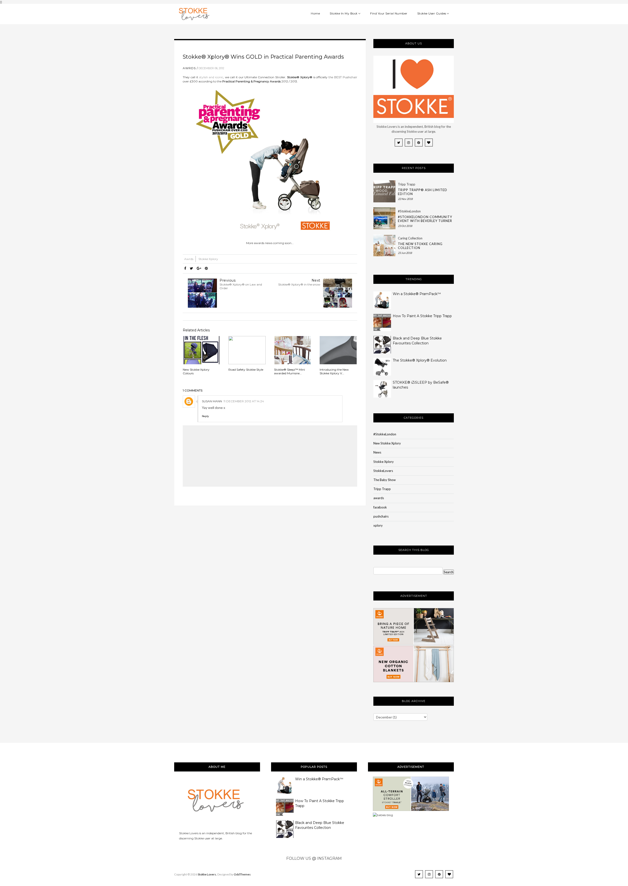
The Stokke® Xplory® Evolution (420, 360)
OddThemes (242, 874)
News (377, 452)
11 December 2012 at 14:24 (243, 401)
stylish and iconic (211, 77)
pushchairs (381, 516)
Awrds (189, 68)
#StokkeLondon (409, 211)
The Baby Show (384, 480)
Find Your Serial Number (388, 13)
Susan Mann (212, 401)
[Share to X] (191, 268)
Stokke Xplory (208, 259)
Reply (205, 416)
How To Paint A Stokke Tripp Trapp (422, 316)
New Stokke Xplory (387, 443)
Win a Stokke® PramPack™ (417, 294)
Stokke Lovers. (207, 874)
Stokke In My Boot (344, 13)
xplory (378, 525)
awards (378, 498)
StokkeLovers (383, 471)
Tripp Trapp (406, 184)
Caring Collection (410, 238)
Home (315, 13)
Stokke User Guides (431, 13)
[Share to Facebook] (185, 268)
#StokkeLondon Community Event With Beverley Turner (425, 219)
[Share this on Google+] (199, 268)
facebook (380, 507)
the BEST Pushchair (342, 77)
